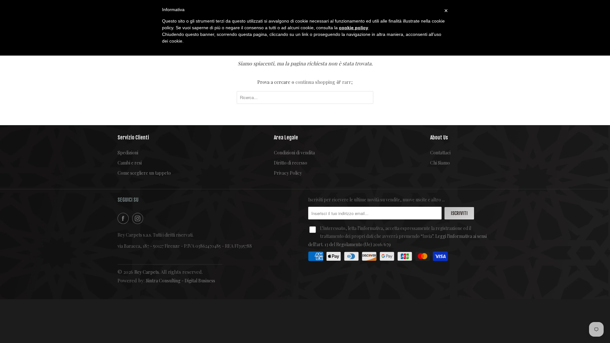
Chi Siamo (440, 163)
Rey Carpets (146, 272)
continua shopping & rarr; (324, 82)
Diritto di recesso (290, 163)
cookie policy (353, 27)
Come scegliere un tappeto (144, 173)
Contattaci (440, 153)
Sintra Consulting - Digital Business (180, 281)
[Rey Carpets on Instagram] (139, 218)
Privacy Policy (288, 173)
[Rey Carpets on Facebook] (124, 218)
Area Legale (286, 137)
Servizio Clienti (133, 137)
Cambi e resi (130, 163)
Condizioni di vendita (294, 153)
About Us (439, 137)
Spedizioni (128, 153)
